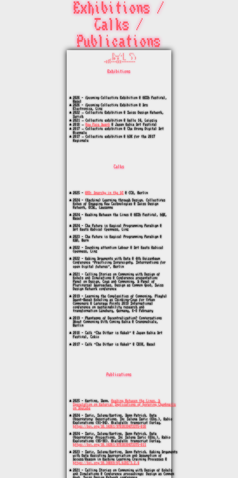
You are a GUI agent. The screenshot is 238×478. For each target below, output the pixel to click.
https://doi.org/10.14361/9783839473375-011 (109, 445)
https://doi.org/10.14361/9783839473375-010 (109, 426)
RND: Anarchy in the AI (104, 193)
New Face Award (98, 124)
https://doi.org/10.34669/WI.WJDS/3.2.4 (106, 463)
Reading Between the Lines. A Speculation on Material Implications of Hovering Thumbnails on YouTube (124, 404)
